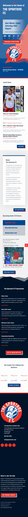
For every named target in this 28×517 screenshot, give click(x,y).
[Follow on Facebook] (6, 445)
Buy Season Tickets (8, 495)
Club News (21, 146)
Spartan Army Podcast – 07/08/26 (13, 70)
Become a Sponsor (14, 385)
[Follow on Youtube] (14, 445)
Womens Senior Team (11, 233)
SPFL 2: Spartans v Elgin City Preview (13, 125)
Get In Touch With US (14, 352)
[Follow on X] (2, 445)
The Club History (19, 209)
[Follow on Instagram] (10, 445)
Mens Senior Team (10, 222)
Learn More (4, 305)
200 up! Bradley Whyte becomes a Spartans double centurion (12, 135)
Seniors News (12, 115)
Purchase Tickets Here (11, 41)
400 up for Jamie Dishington (11, 114)
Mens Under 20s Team (11, 228)
